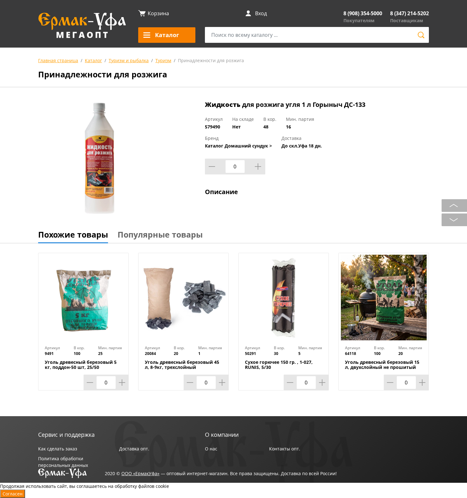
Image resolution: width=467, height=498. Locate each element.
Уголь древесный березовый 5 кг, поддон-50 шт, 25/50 (81, 365)
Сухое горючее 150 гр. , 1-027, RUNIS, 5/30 (279, 365)
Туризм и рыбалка (129, 60)
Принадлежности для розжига (211, 60)
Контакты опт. (284, 449)
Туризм (163, 60)
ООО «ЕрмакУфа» (140, 473)
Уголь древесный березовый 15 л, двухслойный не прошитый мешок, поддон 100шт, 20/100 (382, 367)
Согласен (13, 494)
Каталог (93, 60)
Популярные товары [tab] (160, 234)
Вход (261, 13)
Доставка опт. (134, 449)
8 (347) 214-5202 (409, 13)
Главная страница (58, 60)
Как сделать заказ (57, 449)
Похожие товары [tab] (73, 234)
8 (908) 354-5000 (362, 13)
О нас (211, 449)
